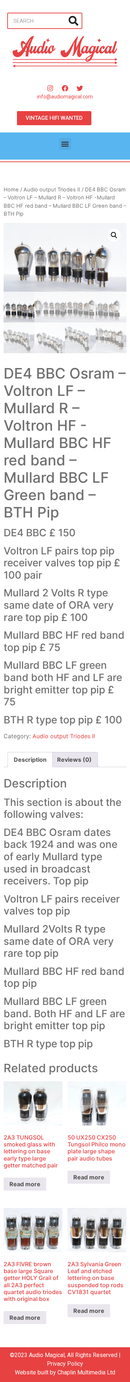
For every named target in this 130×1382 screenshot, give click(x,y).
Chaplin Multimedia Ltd (86, 1372)
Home (11, 189)
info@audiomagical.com (65, 97)
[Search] (73, 20)
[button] (65, 144)
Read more (24, 1184)
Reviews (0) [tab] (74, 759)
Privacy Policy (65, 1363)
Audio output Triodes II (51, 189)
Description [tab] (30, 759)
